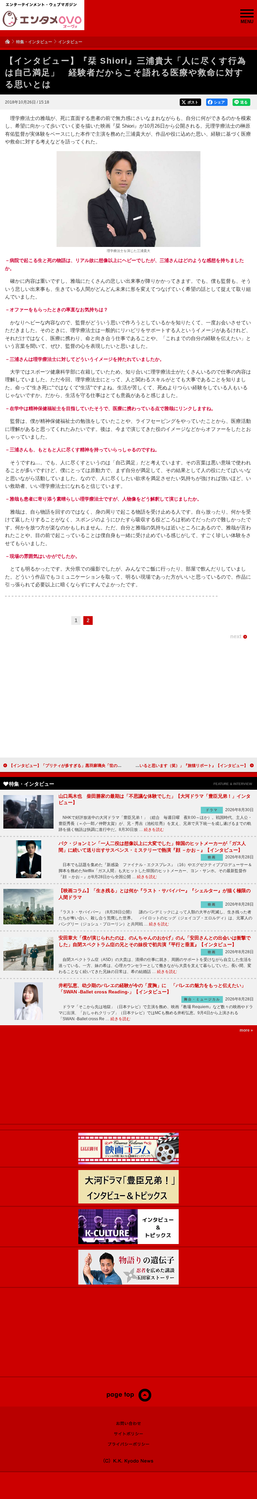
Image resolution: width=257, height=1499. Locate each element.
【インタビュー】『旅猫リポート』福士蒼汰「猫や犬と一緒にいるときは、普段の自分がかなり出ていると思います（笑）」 (135, 765)
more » (246, 1030)
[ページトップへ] (128, 1400)
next (235, 636)
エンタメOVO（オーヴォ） (42, 19)
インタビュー (70, 42)
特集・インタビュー (34, 42)
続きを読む (154, 829)
